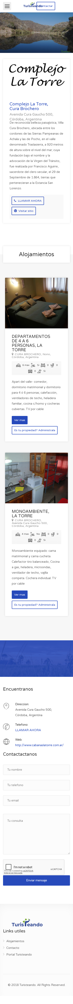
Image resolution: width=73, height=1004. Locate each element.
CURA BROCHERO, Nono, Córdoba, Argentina (31, 356)
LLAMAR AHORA (29, 201)
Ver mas (19, 420)
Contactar (46, 6)
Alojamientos (15, 941)
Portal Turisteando (19, 954)
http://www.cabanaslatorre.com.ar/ (39, 745)
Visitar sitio (25, 211)
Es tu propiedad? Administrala (34, 430)
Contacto (12, 948)
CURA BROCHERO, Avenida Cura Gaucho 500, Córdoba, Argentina (30, 523)
